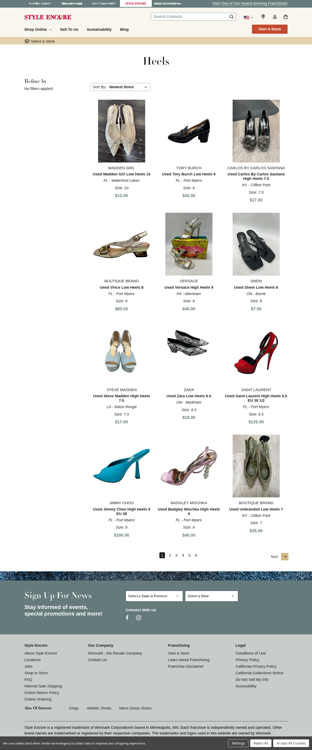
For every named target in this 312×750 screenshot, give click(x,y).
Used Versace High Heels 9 (188, 287)
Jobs (28, 666)
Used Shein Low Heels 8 (256, 287)
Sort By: (99, 87)
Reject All (261, 743)
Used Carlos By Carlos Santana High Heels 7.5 (256, 176)
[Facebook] (127, 617)
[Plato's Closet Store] (40, 3)
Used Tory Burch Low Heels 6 (189, 174)
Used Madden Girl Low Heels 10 (121, 174)
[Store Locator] (263, 16)
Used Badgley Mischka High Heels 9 (189, 511)
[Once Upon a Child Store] (72, 3)
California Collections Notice (259, 673)
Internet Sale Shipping (43, 686)
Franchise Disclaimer (186, 666)
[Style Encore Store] (136, 3)
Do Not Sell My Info (252, 679)
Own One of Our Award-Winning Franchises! (250, 3)
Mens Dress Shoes (135, 708)
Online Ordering (37, 699)
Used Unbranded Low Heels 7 (256, 509)
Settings (238, 743)
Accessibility (246, 686)
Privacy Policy (247, 660)
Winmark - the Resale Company (115, 653)
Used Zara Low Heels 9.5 (188, 396)
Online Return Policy (41, 693)
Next (274, 556)
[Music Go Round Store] (168, 3)
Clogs (74, 708)
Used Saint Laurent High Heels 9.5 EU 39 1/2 (256, 398)
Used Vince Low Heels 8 (121, 287)
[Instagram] (138, 617)
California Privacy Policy (256, 666)
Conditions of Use (251, 653)
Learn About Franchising (188, 660)
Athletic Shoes (99, 708)
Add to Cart (121, 131)
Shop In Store (36, 673)
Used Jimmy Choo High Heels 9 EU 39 (121, 511)
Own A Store (270, 29)
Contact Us (97, 660)
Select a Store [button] (43, 41)
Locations (32, 660)
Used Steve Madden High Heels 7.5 (121, 398)
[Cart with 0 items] (286, 17)
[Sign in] (274, 17)
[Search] (231, 17)
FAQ (28, 679)
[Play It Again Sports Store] (104, 3)
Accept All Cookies (291, 743)
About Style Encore (40, 653)
